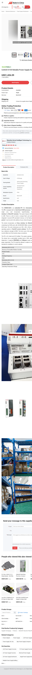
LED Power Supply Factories (9, 649)
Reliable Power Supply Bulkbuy (10, 660)
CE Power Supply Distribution (10, 656)
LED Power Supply (27, 638)
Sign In (4, 160)
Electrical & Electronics (10, 11)
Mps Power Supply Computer (24, 641)
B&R (17, 618)
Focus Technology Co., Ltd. (19, 668)
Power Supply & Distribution (23, 11)
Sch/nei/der (19, 615)
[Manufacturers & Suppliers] (16, 2)
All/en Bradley (5, 618)
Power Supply (16, 638)
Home (3, 11)
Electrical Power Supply (24, 653)
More (3, 663)
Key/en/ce (4, 621)
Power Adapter (6, 638)
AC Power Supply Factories (9, 653)
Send (15, 548)
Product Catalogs (23, 612)
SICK (3, 615)
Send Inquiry (15, 82)
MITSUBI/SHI (19, 621)
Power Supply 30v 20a (8, 641)
